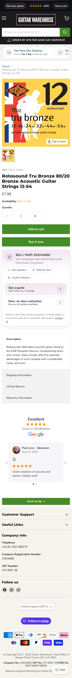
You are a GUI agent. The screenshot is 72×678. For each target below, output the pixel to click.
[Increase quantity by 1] (35, 216)
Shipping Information (18, 375)
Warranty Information (19, 398)
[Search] (65, 32)
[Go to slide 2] (36, 484)
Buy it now (36, 242)
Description (13, 339)
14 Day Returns (15, 386)
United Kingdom (34, 606)
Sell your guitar (15, 5)
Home (6, 66)
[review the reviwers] (14, 460)
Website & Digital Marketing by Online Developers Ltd (36, 671)
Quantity (7, 207)
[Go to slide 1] (33, 484)
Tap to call (61, 5)
